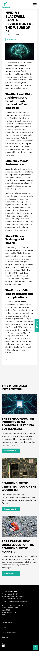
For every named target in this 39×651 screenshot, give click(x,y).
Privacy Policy (7, 622)
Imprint (4, 627)
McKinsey (22, 169)
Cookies (5, 637)
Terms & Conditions (9, 632)
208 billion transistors (20, 193)
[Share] (7, 359)
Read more (9, 451)
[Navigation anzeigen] (34, 4)
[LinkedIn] (3, 645)
